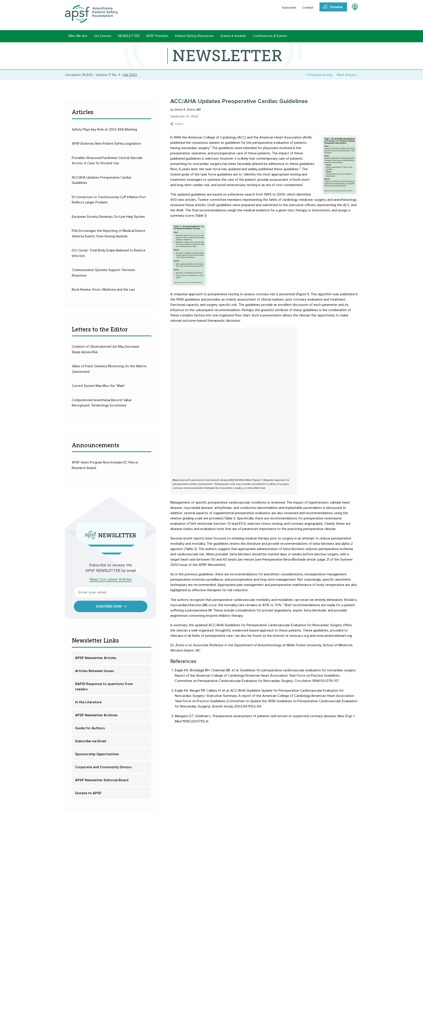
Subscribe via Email (90, 741)
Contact (307, 7)
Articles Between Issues (94, 671)
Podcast (353, 7)
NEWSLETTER (128, 36)
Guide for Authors (90, 728)
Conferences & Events (270, 36)
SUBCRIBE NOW (108, 606)
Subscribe (289, 7)
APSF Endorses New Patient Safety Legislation (106, 143)
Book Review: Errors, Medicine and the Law (103, 289)
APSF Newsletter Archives (96, 715)
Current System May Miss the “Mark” (98, 386)
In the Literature (88, 702)
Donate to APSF (88, 793)
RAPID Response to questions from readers (104, 686)
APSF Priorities (157, 36)
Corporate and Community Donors (103, 767)
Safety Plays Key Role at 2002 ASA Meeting (104, 129)
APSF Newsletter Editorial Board (101, 780)
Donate (336, 7)
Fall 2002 (130, 75)
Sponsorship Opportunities (97, 754)
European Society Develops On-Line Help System (108, 216)
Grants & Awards (233, 36)
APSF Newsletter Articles (95, 658)
